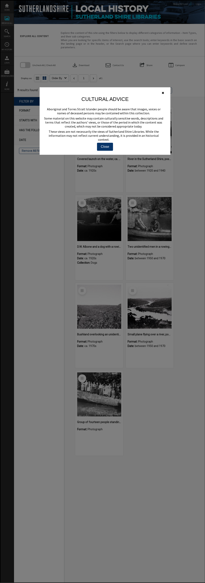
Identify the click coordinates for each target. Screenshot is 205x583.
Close (105, 146)
